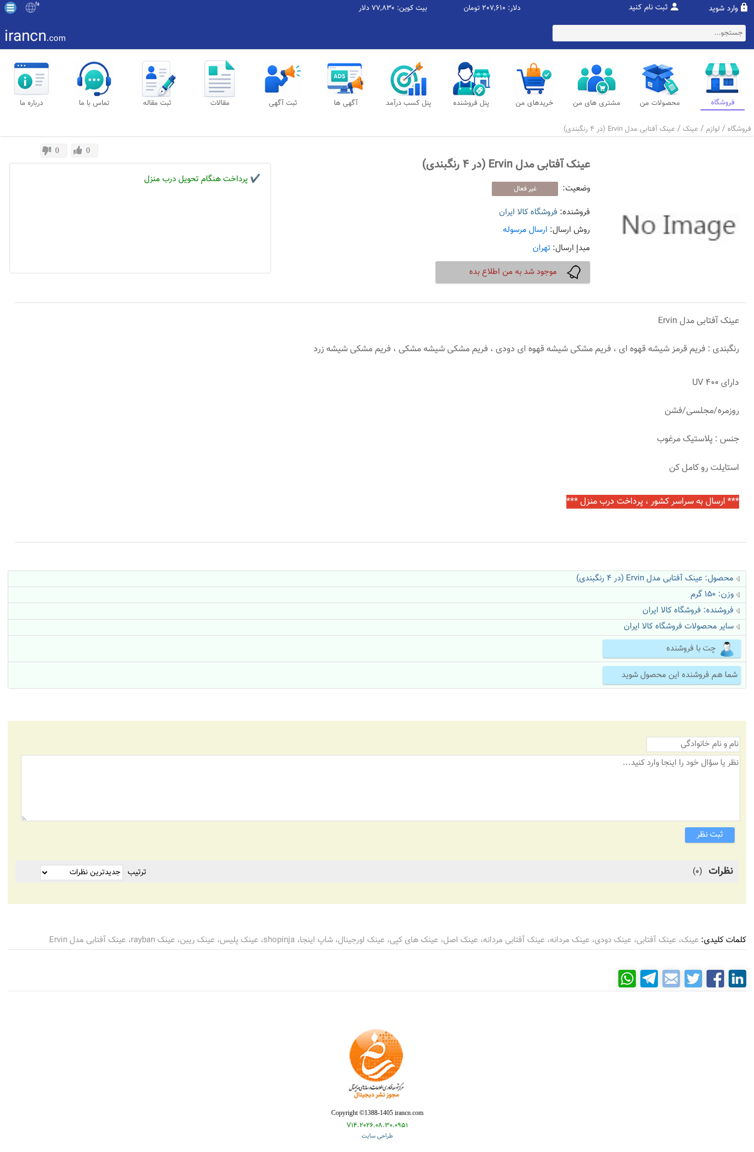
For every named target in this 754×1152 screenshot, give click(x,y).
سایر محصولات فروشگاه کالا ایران (679, 626)
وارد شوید (723, 9)
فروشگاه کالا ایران (528, 212)
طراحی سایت (377, 1136)
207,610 (494, 8)
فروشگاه (739, 129)
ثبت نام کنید (648, 8)
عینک (690, 129)
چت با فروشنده (691, 648)
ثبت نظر (710, 834)
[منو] (10, 8)
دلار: (514, 8)
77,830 (383, 8)
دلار (364, 8)
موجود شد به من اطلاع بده (513, 272)
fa (37, 4)
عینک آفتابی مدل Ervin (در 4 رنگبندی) (619, 129)
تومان (472, 8)
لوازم (713, 129)
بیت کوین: (412, 8)
